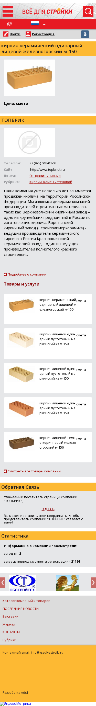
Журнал (9, 624)
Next (92, 582)
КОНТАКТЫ (11, 632)
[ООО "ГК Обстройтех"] (22, 583)
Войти (15, 34)
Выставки (10, 616)
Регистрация (43, 34)
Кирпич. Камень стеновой (50, 181)
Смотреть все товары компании (34, 471)
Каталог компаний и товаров (26, 600)
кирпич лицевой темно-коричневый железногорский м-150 (57, 442)
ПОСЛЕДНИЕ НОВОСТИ (21, 608)
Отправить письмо (45, 175)
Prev (4, 582)
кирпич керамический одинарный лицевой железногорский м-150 (57, 304)
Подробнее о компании (27, 274)
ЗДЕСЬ (48, 508)
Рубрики (9, 639)
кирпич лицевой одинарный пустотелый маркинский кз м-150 (57, 339)
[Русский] (35, 24)
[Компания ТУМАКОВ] (67, 584)
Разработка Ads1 (15, 692)
